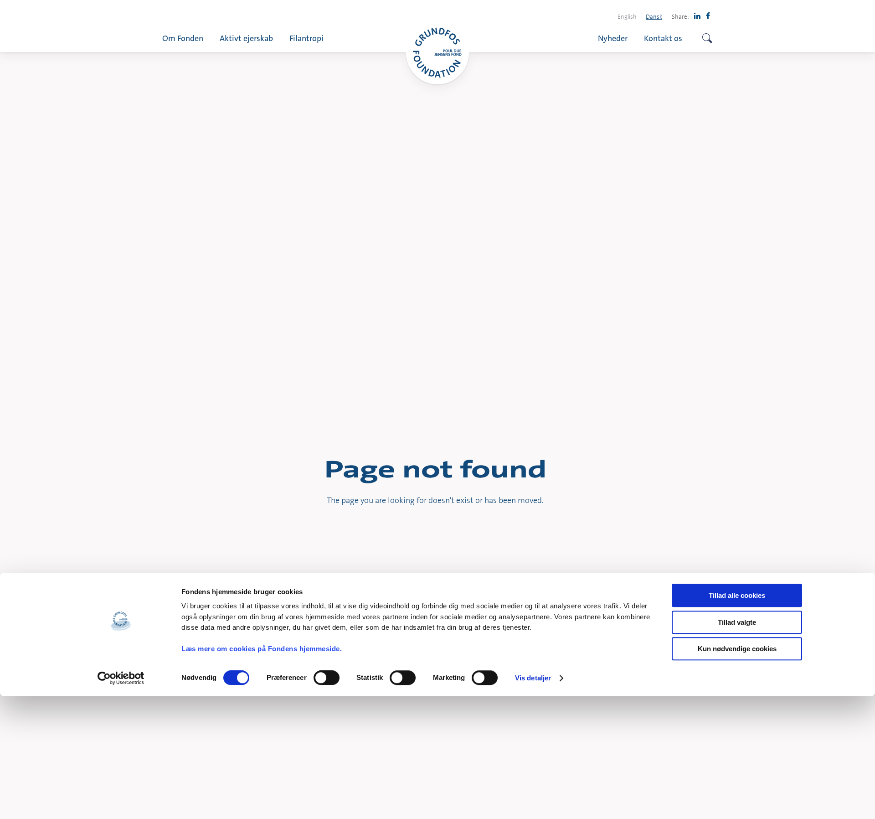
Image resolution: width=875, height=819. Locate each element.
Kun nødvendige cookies (737, 649)
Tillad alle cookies (737, 595)
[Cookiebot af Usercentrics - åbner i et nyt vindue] (121, 678)
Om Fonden (182, 38)
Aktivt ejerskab (246, 38)
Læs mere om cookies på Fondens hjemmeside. (261, 649)
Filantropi (306, 38)
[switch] (327, 677)
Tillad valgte (737, 622)
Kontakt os (663, 38)
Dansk (654, 16)
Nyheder (613, 38)
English (627, 16)
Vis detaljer (533, 678)
